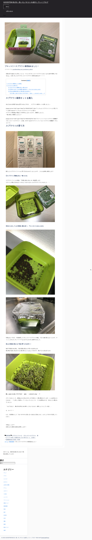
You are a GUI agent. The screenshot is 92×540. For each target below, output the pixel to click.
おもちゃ (5, 481)
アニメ (5, 472)
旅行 (5, 512)
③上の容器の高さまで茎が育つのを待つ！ (19, 91)
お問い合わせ (9, 11)
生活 (5, 518)
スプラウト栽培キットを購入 (14, 83)
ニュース (5, 497)
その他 (5, 494)
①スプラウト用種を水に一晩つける (17, 87)
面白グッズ (6, 527)
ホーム (6, 441)
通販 (5, 521)
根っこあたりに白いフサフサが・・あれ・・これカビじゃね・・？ (27, 93)
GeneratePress (45, 537)
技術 (5, 509)
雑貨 (5, 524)
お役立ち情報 (6, 485)
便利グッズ (6, 503)
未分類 (5, 515)
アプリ (5, 475)
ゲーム (5, 488)
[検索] (91, 270)
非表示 (28, 80)
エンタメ (5, 478)
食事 (5, 530)
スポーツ (5, 491)
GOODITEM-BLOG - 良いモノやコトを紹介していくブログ (25, 2)
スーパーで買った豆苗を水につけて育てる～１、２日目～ (21, 437)
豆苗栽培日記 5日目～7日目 (13, 439)
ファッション (6, 500)
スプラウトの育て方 (12, 85)
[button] (4, 15)
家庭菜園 (8, 435)
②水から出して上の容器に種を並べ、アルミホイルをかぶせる (24, 89)
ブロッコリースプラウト (29, 435)
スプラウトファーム (17, 435)
